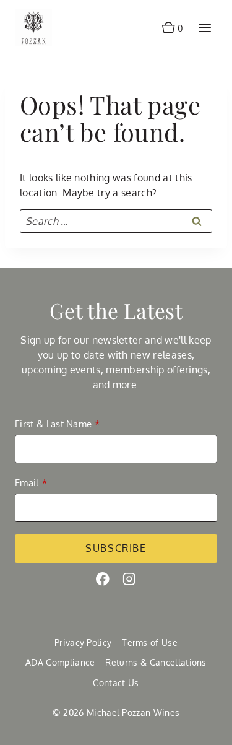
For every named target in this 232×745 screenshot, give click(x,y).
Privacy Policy (82, 642)
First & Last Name (53, 424)
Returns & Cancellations (155, 662)
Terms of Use (150, 642)
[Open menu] (204, 27)
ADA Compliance (60, 662)
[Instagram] (129, 579)
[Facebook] (102, 579)
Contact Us (116, 682)
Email (27, 483)
